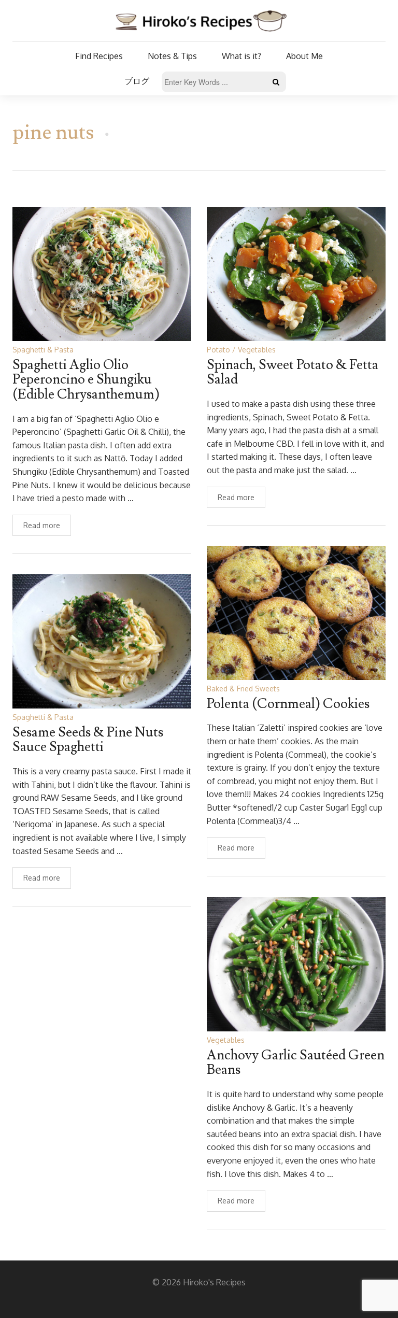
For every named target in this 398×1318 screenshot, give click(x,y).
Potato (218, 349)
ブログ (136, 81)
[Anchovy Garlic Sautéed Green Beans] (296, 963)
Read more (41, 525)
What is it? (241, 56)
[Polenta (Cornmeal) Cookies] (296, 612)
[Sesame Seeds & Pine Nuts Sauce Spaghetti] (101, 640)
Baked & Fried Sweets (243, 688)
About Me (304, 56)
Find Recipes (99, 56)
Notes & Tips (172, 56)
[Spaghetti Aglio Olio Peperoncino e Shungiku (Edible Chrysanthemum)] (101, 273)
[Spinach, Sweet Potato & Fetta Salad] (296, 273)
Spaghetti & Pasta (43, 349)
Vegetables (257, 349)
